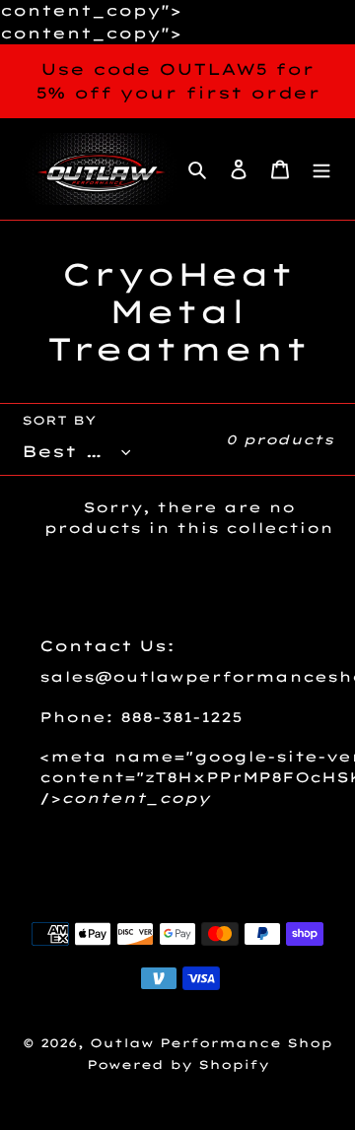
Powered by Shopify (178, 1064)
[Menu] (321, 169)
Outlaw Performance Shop (211, 1042)
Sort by (59, 420)
